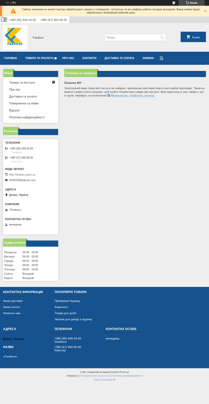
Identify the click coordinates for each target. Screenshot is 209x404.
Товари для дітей (65, 313)
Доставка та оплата (119, 58)
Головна (10, 58)
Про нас (68, 58)
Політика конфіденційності (127, 375)
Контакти (89, 58)
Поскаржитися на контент (95, 375)
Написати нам (11, 313)
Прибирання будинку (67, 300)
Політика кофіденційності (27, 117)
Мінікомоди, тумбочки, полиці (132, 95)
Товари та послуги (39, 58)
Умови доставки (13, 300)
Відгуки (14, 110)
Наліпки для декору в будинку (73, 319)
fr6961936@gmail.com (22, 180)
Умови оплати (11, 307)
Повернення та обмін (24, 103)
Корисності (61, 307)
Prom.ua (124, 372)
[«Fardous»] (15, 37)
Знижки (148, 58)
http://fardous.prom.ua (22, 174)
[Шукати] (162, 37)
